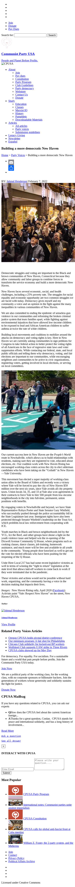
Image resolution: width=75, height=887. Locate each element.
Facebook (58, 590)
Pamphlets (21, 116)
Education (21, 104)
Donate (12, 25)
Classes (19, 107)
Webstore (20, 91)
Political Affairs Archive (21, 861)
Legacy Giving (16, 135)
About (11, 69)
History (19, 113)
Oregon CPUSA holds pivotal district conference (35, 637)
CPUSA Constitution (35, 818)
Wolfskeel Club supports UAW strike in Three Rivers (37, 647)
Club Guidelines (24, 85)
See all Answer (11, 741)
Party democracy (24, 88)
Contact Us (21, 94)
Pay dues (20, 75)
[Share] (41, 168)
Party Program (23, 82)
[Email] (41, 162)
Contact (12, 855)
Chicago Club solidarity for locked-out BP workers (36, 644)
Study (11, 100)
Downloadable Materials (28, 119)
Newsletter (14, 138)
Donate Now (8, 689)
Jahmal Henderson (17, 181)
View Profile (8, 624)
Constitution (22, 78)
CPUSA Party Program (36, 794)
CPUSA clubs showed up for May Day (30, 650)
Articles (12, 122)
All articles (21, 125)
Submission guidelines (27, 132)
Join (10, 22)
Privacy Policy (16, 858)
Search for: (7, 35)
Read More (7, 730)
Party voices (22, 129)
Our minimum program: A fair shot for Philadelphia (36, 640)
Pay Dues (13, 29)
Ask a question (11, 736)
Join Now (6, 668)
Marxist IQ (21, 110)
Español (12, 141)
